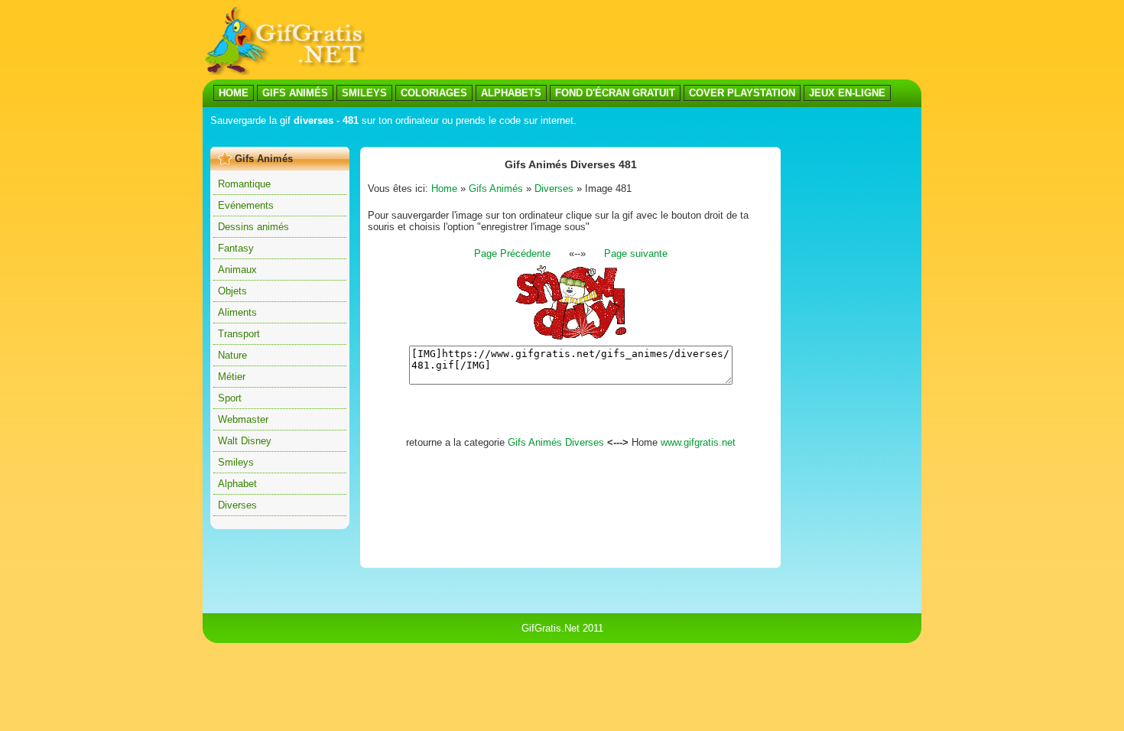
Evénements (246, 205)
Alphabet (237, 483)
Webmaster (243, 419)
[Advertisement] (488, 136)
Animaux (237, 269)
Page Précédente (512, 253)
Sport (230, 398)
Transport (239, 334)
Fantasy (236, 248)
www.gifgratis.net (698, 442)
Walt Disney (244, 441)
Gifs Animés (496, 188)
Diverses (237, 505)
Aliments (237, 312)
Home (444, 188)
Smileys (236, 462)
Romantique (244, 184)
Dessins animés (253, 226)
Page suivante (636, 253)
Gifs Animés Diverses (556, 442)
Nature (232, 355)
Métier (231, 376)
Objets (232, 291)
